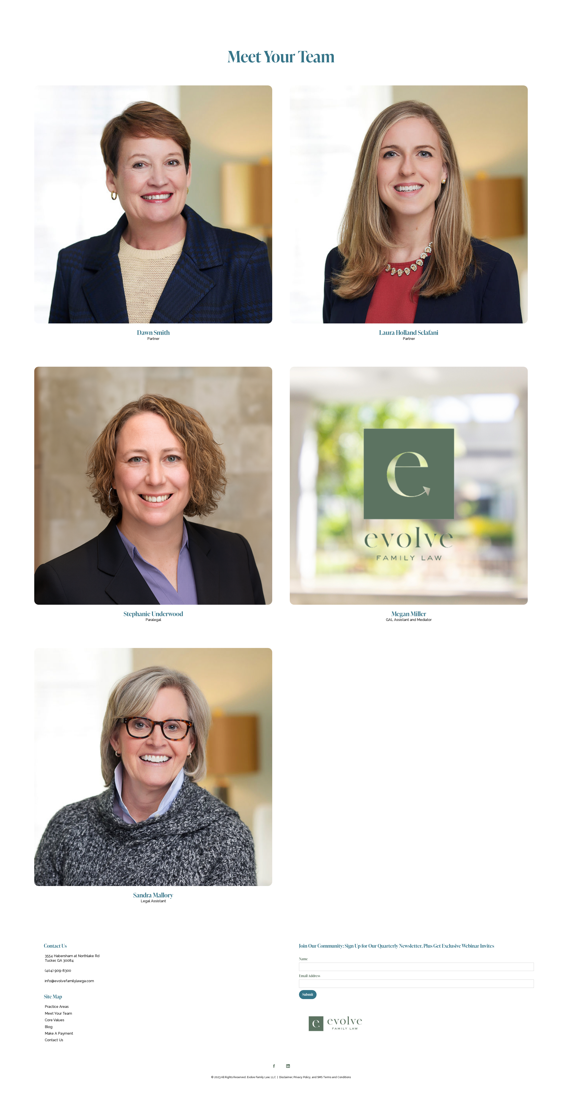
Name (303, 958)
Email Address (309, 975)
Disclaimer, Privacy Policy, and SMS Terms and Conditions (315, 1077)
